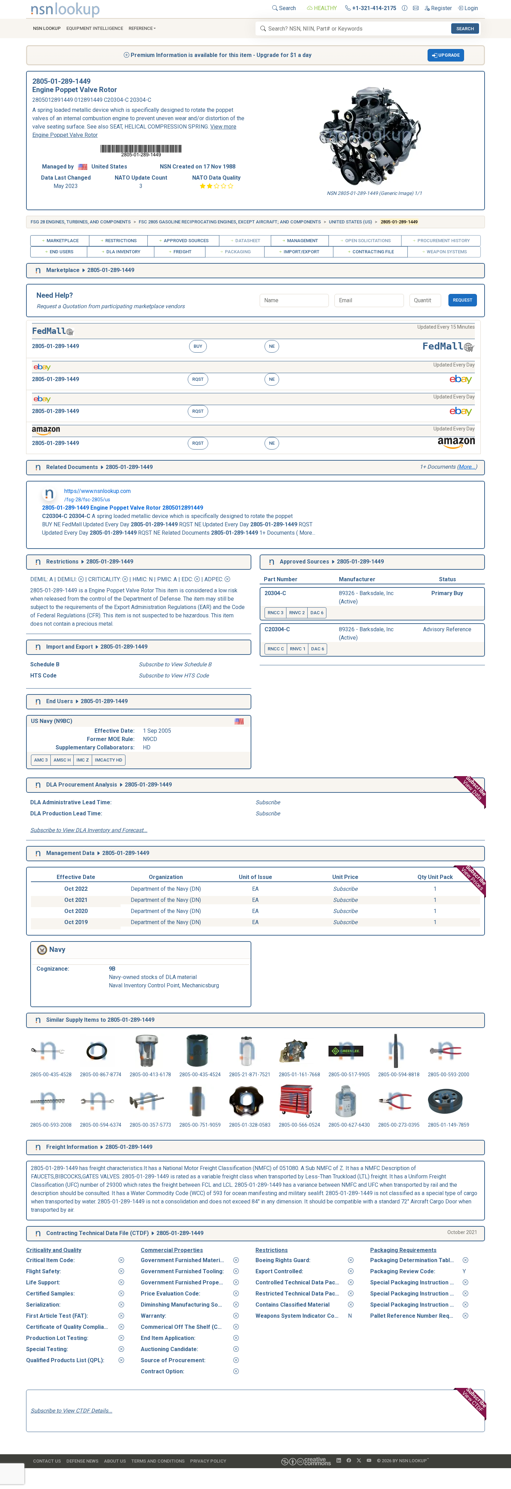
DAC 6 (316, 612)
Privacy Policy (208, 1461)
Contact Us (47, 1461)
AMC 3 (41, 760)
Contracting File (372, 251)
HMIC (139, 579)
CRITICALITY (104, 579)
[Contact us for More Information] (404, 8)
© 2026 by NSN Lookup (403, 1460)
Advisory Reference (447, 629)
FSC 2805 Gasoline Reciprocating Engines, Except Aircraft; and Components (230, 221)
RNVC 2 (297, 612)
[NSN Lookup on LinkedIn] (339, 1460)
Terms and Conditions (158, 1461)
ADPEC (213, 579)
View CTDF (474, 1399)
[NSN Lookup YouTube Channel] (369, 1460)
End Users (61, 251)
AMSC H (62, 760)
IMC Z (82, 760)
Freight (182, 251)
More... (467, 466)
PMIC (164, 579)
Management (302, 240)
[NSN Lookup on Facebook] (349, 1460)
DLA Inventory (122, 251)
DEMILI (66, 579)
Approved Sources (186, 240)
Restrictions (120, 240)
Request (462, 300)
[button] (446, 55)
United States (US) (350, 221)
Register (441, 8)
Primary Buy (447, 593)
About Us (115, 1461)
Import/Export (301, 251)
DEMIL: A (42, 579)
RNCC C (276, 648)
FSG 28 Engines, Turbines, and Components (81, 221)
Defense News (82, 1461)
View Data (474, 788)
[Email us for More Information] (415, 8)
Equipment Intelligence (94, 28)
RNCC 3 (275, 612)
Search (287, 8)
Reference (141, 28)
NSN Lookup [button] (47, 28)
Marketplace (62, 240)
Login (470, 8)
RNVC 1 (297, 648)
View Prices (474, 878)
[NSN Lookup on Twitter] (359, 1460)
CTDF (139, 1233)
